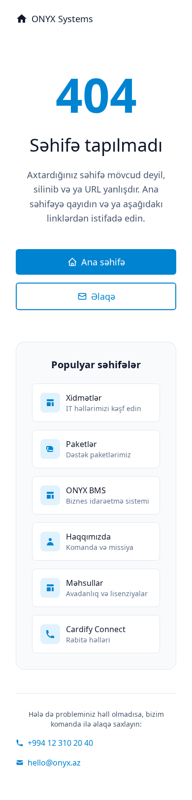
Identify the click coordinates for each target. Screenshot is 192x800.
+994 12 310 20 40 (60, 742)
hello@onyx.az (54, 762)
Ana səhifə (103, 262)
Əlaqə (103, 296)
